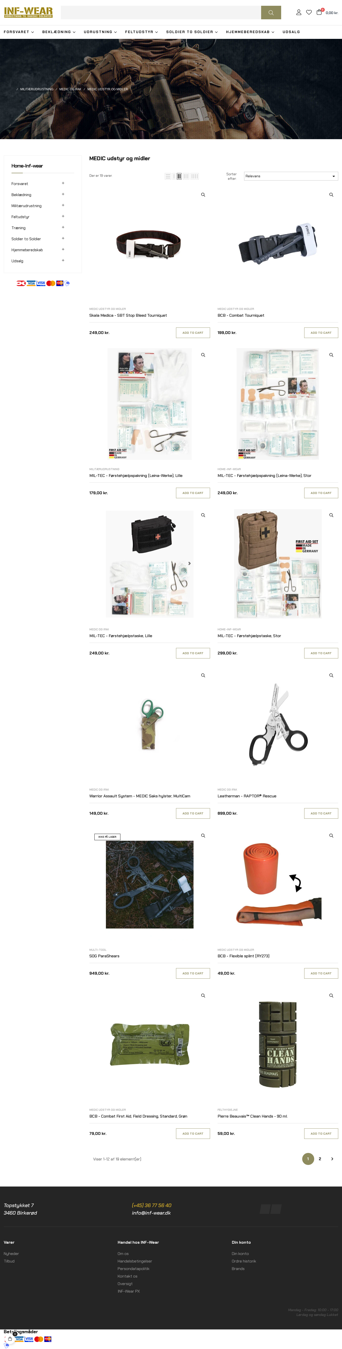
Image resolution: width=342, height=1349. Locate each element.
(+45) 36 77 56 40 (152, 1205)
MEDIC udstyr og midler (107, 309)
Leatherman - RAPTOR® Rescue (247, 796)
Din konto (240, 1253)
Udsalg (17, 261)
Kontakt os (127, 1276)
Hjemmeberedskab (27, 249)
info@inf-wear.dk (151, 1213)
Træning (19, 227)
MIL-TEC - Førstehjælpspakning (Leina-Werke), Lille (136, 475)
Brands (238, 1268)
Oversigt (125, 1283)
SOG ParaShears (104, 956)
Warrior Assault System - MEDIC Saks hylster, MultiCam (139, 796)
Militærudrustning (27, 205)
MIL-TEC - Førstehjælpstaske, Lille (120, 635)
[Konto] (298, 13)
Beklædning (21, 194)
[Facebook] (265, 1209)
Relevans (291, 176)
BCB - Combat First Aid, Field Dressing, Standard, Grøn (138, 1116)
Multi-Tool (97, 950)
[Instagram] (275, 1209)
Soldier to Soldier (26, 238)
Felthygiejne (228, 1110)
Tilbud (9, 1261)
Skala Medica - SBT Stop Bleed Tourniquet (128, 315)
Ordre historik (244, 1261)
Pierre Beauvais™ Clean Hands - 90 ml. (253, 1116)
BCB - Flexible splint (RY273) (243, 956)
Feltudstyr (21, 216)
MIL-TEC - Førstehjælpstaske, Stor (249, 635)
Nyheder (11, 1253)
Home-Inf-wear (27, 165)
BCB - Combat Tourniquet (241, 315)
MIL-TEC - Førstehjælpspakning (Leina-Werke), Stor (264, 475)
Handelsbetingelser (135, 1261)
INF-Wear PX (129, 1291)
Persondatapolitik (133, 1268)
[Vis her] (203, 195)
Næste (332, 1159)
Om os (123, 1253)
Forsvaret (20, 183)
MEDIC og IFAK (99, 629)
